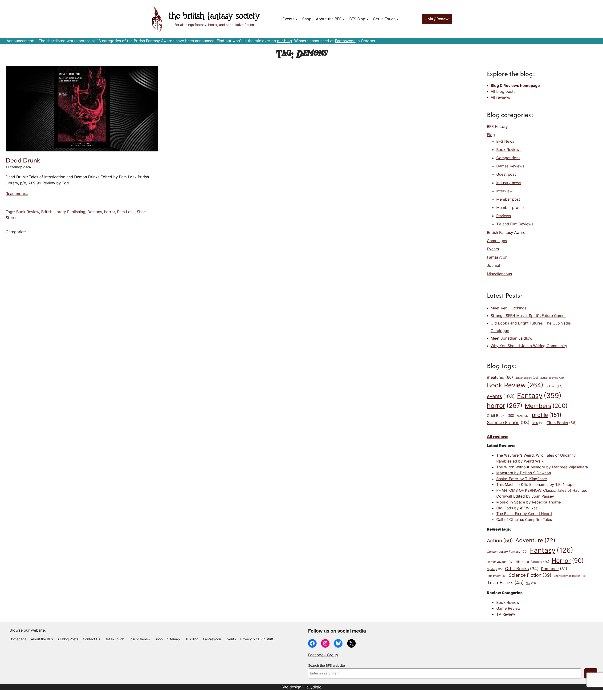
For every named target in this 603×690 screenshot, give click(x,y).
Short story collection (570, 575)
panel (523, 416)
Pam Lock (126, 211)
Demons (94, 211)
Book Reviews (508, 149)
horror (109, 211)
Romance (554, 568)
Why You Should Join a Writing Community (529, 345)
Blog (491, 134)
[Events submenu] (296, 19)
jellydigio (314, 687)
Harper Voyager (500, 562)
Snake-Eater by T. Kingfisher (521, 478)
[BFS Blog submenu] (367, 19)
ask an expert (526, 377)
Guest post (506, 174)
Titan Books (562, 423)
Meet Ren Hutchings (510, 308)
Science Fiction (508, 422)
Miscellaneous (499, 274)
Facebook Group (323, 655)
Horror (568, 560)
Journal (493, 265)
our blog (284, 40)
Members (546, 405)
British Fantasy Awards (507, 232)
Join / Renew (436, 18)
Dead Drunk (23, 160)
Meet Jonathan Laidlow (511, 338)
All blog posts (503, 91)
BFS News (505, 141)
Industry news (508, 182)
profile (546, 415)
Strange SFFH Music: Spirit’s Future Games (528, 315)
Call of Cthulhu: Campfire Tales (524, 519)
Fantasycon (345, 40)
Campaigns (497, 240)
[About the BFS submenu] (343, 19)
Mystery (495, 569)
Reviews (503, 215)
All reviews (500, 97)
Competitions (508, 157)
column (554, 386)
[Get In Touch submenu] (397, 19)
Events (493, 249)
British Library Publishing (63, 211)
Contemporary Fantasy (507, 551)
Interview (504, 191)
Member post (508, 199)
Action (500, 540)
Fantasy (539, 395)
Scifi (538, 423)
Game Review (508, 608)
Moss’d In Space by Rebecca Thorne (528, 502)
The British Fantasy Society (214, 16)
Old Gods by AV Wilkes (517, 508)
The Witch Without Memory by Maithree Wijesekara (542, 467)
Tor (531, 583)
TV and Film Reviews (514, 224)
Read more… (17, 193)
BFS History (497, 126)
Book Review (27, 211)
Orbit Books (500, 416)
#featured (500, 377)
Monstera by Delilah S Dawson (523, 473)
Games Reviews (510, 166)
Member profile (510, 207)
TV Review (505, 614)
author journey (552, 377)
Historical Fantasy (532, 562)
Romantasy (496, 575)
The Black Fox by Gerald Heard (524, 513)
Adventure (535, 540)
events (501, 396)
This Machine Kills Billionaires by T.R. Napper (536, 484)
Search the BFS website (326, 665)
